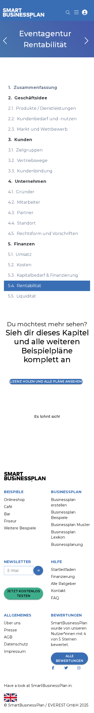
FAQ (55, 598)
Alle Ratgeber (63, 584)
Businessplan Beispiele (63, 515)
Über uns (12, 623)
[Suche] (68, 11)
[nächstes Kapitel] (85, 41)
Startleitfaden (63, 569)
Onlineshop (14, 500)
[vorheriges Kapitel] (5, 41)
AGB (8, 637)
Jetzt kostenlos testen (23, 593)
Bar (7, 514)
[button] (84, 13)
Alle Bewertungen (69, 658)
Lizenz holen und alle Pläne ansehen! (46, 381)
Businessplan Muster (70, 525)
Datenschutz (16, 644)
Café (8, 507)
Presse (10, 630)
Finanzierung (63, 577)
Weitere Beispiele (20, 528)
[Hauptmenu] (77, 13)
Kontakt (58, 591)
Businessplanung (67, 544)
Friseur (10, 521)
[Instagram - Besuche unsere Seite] (80, 668)
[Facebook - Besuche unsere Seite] (54, 668)
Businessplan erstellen (63, 502)
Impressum (15, 651)
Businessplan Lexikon (63, 535)
